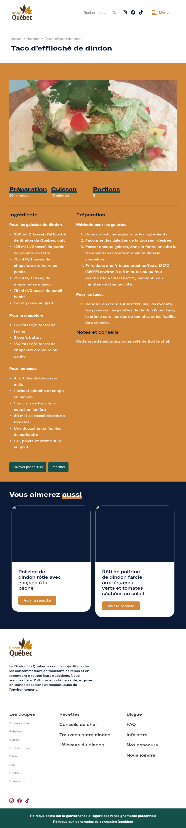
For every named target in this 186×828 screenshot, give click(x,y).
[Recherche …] (96, 12)
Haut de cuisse (20, 748)
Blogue (134, 714)
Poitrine (15, 731)
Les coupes (22, 714)
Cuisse (14, 739)
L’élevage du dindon (81, 744)
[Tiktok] (141, 12)
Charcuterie (18, 781)
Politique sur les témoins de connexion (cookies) (93, 821)
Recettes (33, 38)
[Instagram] (125, 12)
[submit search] (114, 12)
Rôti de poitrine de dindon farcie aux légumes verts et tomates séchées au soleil (123, 582)
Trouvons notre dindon (84, 734)
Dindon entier (19, 723)
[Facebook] (133, 12)
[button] (160, 13)
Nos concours (142, 744)
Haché (14, 773)
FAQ (131, 724)
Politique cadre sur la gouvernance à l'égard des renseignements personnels (93, 816)
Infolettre (137, 734)
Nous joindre (141, 755)
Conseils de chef (78, 724)
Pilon (13, 756)
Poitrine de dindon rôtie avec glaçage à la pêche (39, 580)
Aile (12, 764)
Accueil (16, 38)
